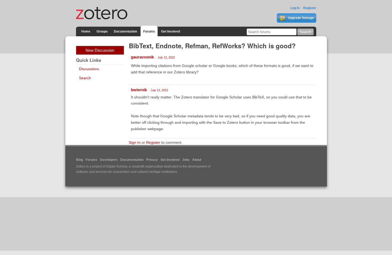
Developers (109, 160)
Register (309, 8)
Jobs (186, 160)
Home (85, 31)
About (196, 160)
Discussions (89, 69)
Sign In (135, 142)
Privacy (152, 160)
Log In (294, 8)
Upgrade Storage (300, 18)
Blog (79, 160)
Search (85, 78)
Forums (149, 31)
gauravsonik (142, 57)
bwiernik (139, 89)
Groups (102, 31)
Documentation (125, 31)
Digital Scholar (116, 166)
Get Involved (170, 31)
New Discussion (100, 50)
